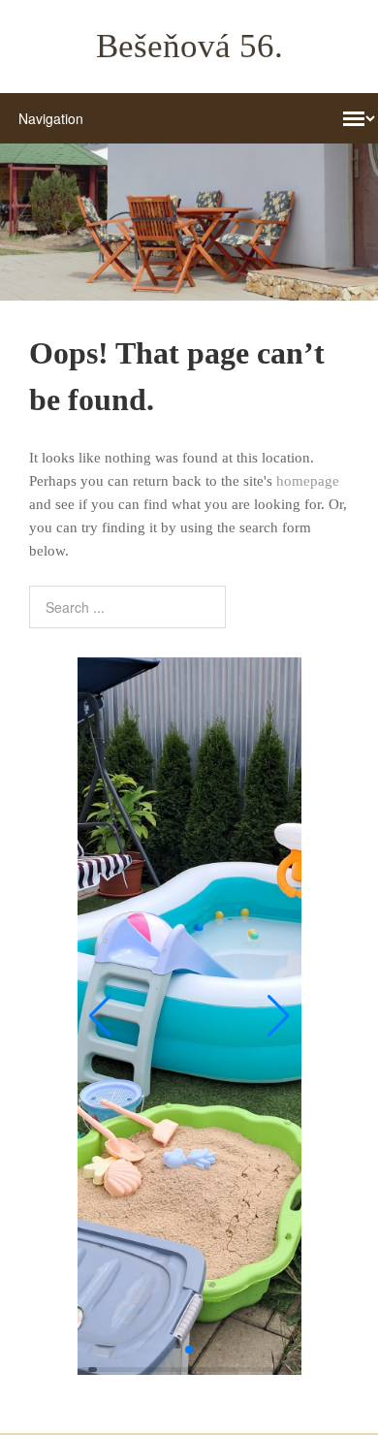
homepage (307, 481)
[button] (100, 1016)
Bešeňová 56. (189, 46)
